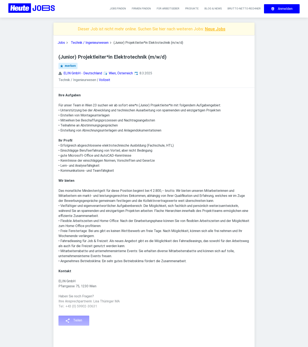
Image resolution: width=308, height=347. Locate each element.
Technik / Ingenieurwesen (90, 43)
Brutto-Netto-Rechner (244, 8)
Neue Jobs (215, 28)
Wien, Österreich (121, 73)
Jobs (61, 43)
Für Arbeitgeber (168, 8)
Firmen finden (141, 8)
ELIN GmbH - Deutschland (82, 73)
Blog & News (213, 8)
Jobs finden (118, 8)
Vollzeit (104, 80)
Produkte (192, 8)
